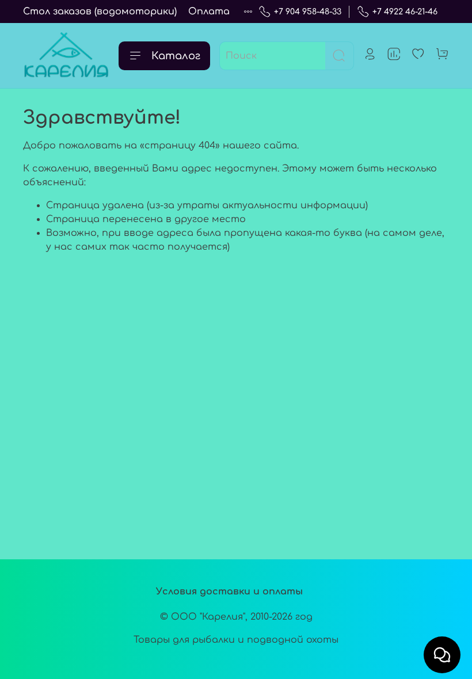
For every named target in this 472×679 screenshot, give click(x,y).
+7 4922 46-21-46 (404, 11)
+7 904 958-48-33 (307, 11)
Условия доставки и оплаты (229, 591)
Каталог (175, 56)
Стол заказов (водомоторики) (100, 11)
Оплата (209, 11)
